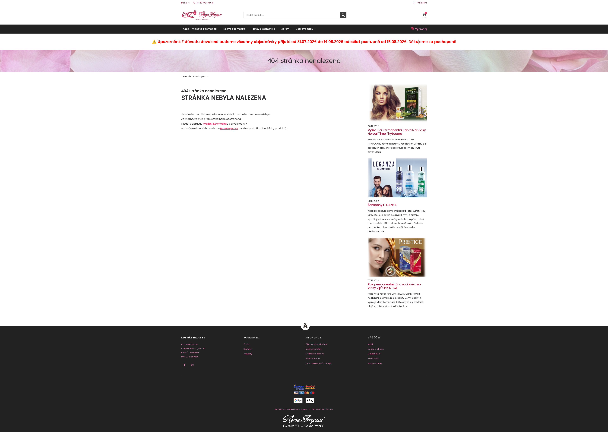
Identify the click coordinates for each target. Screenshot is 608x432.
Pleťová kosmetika (263, 29)
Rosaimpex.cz (229, 128)
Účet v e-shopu (376, 348)
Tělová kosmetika (234, 29)
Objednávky (374, 353)
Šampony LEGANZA (382, 205)
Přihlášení (422, 2)
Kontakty (248, 348)
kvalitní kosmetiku (215, 124)
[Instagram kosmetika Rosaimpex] (192, 365)
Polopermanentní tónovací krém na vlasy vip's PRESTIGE (394, 286)
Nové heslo (373, 358)
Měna (184, 2)
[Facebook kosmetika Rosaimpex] (184, 365)
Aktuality (248, 353)
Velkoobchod (313, 358)
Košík (370, 344)
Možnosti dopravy (315, 353)
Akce (186, 29)
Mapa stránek (375, 363)
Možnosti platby (314, 348)
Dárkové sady (304, 29)
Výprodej (421, 29)
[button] (424, 15)
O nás (247, 344)
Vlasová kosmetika (204, 29)
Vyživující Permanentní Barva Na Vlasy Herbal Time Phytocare (397, 132)
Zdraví (285, 29)
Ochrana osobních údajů (318, 363)
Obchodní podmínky (316, 344)
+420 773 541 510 (204, 2)
